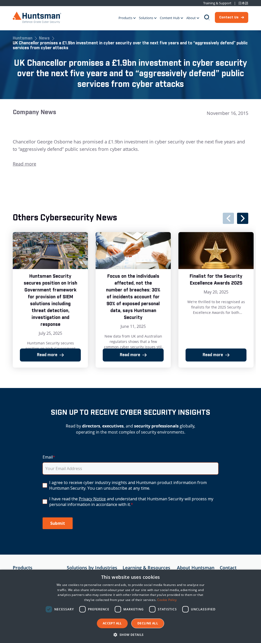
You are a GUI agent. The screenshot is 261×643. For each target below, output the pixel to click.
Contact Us (228, 17)
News (44, 38)
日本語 (243, 3)
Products (125, 18)
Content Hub (170, 18)
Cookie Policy (167, 600)
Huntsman (22, 38)
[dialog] (130, 606)
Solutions (146, 18)
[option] (50, 300)
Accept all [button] (112, 623)
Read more (24, 164)
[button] (130, 634)
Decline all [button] (147, 623)
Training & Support (217, 3)
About (191, 18)
